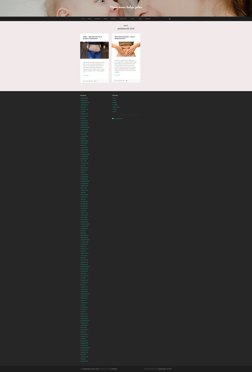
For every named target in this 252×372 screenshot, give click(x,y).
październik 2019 (85, 239)
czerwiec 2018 (84, 275)
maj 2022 (83, 192)
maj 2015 (83, 359)
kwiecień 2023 (84, 167)
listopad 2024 (84, 125)
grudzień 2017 (84, 289)
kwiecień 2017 (84, 307)
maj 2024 (83, 138)
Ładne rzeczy (123, 18)
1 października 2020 (89, 81)
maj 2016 (83, 332)
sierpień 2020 (84, 228)
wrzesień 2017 (84, 296)
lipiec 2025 (83, 107)
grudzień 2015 (84, 343)
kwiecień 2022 (84, 194)
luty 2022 (83, 199)
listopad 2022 (84, 179)
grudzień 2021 (84, 203)
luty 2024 (83, 145)
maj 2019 (83, 251)
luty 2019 (83, 257)
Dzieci (89, 18)
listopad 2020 (84, 221)
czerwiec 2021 (84, 212)
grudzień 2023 (84, 149)
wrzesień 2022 (84, 183)
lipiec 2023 (83, 161)
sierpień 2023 (84, 158)
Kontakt (147, 18)
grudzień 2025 (84, 98)
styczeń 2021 (84, 219)
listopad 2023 (84, 152)
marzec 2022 (84, 197)
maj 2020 (83, 230)
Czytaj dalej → (86, 75)
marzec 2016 (84, 336)
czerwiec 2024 (84, 136)
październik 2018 (85, 266)
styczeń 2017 (84, 314)
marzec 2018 (84, 282)
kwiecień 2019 (84, 253)
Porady (132, 18)
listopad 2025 (84, 100)
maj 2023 (83, 165)
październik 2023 (85, 154)
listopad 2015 (84, 345)
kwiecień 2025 (84, 113)
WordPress (114, 368)
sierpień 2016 (84, 325)
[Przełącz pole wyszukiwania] (169, 19)
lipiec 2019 (83, 246)
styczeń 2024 (84, 147)
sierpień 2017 (84, 298)
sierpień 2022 (84, 185)
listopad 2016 (84, 318)
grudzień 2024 (84, 122)
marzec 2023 (84, 170)
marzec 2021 (84, 217)
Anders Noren (162, 368)
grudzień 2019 (84, 235)
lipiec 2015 (83, 354)
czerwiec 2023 (84, 163)
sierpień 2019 (84, 244)
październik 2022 (85, 181)
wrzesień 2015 (84, 350)
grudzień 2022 (84, 176)
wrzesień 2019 (84, 242)
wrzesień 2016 (84, 323)
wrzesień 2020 (84, 226)
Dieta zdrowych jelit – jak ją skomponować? (124, 37)
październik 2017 (85, 293)
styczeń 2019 (84, 260)
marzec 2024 (84, 143)
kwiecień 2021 (84, 215)
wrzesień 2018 (84, 269)
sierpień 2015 (84, 352)
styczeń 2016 (84, 341)
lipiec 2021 (83, 210)
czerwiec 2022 (84, 190)
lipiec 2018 (83, 273)
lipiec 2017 (83, 300)
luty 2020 (83, 233)
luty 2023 (83, 172)
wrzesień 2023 (84, 156)
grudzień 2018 (84, 262)
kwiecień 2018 (84, 280)
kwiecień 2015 (84, 361)
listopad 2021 (84, 206)
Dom (83, 18)
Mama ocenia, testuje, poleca (126, 7)
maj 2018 (83, 278)
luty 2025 (83, 118)
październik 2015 (85, 347)
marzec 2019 (84, 255)
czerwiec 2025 (84, 109)
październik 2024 (85, 127)
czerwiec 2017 (84, 302)
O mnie (140, 18)
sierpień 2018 (84, 271)
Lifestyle (97, 18)
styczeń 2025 (84, 120)
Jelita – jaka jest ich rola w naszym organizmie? (92, 37)
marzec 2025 (84, 116)
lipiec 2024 (83, 134)
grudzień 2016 (84, 316)
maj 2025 (83, 111)
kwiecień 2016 (84, 334)
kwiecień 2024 (84, 140)
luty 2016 (83, 338)
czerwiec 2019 (84, 248)
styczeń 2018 (84, 287)
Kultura (113, 18)
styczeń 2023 (84, 174)
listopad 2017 (84, 291)
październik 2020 (85, 224)
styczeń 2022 (84, 201)
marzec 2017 (84, 309)
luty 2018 (83, 284)
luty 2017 (83, 311)
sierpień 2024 (84, 131)
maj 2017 (83, 305)
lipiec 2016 (83, 327)
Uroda (105, 18)
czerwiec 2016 (84, 329)
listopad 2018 (84, 264)
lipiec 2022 (83, 188)
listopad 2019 (84, 237)
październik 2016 (85, 320)
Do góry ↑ (169, 368)
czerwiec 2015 (84, 356)
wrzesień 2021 (84, 208)
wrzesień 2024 (84, 129)
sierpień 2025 (84, 104)
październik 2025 (85, 102)
